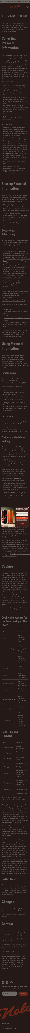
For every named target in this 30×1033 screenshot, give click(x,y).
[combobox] (17, 515)
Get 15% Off (22, 517)
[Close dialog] (28, 507)
